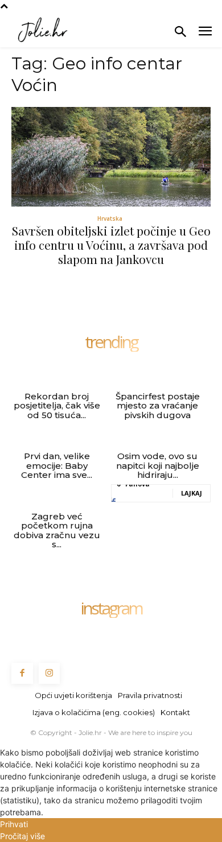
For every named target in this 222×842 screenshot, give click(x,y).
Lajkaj (191, 493)
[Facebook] (22, 673)
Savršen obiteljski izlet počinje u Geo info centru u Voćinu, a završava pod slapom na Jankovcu (111, 244)
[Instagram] (49, 673)
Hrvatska (109, 218)
